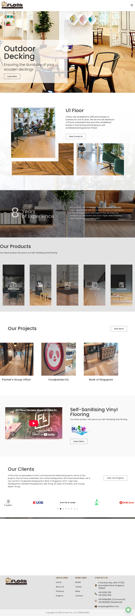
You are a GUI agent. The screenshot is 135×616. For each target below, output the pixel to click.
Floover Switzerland (77, 122)
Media (78, 582)
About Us (60, 586)
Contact (79, 595)
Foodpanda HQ (67, 379)
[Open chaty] (128, 610)
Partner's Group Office (25, 379)
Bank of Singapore (110, 379)
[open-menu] (132, 5)
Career (78, 586)
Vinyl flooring (80, 125)
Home (58, 582)
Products (60, 591)
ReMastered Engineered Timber (82, 128)
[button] (3, 52)
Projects (59, 595)
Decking (94, 125)
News (77, 591)
